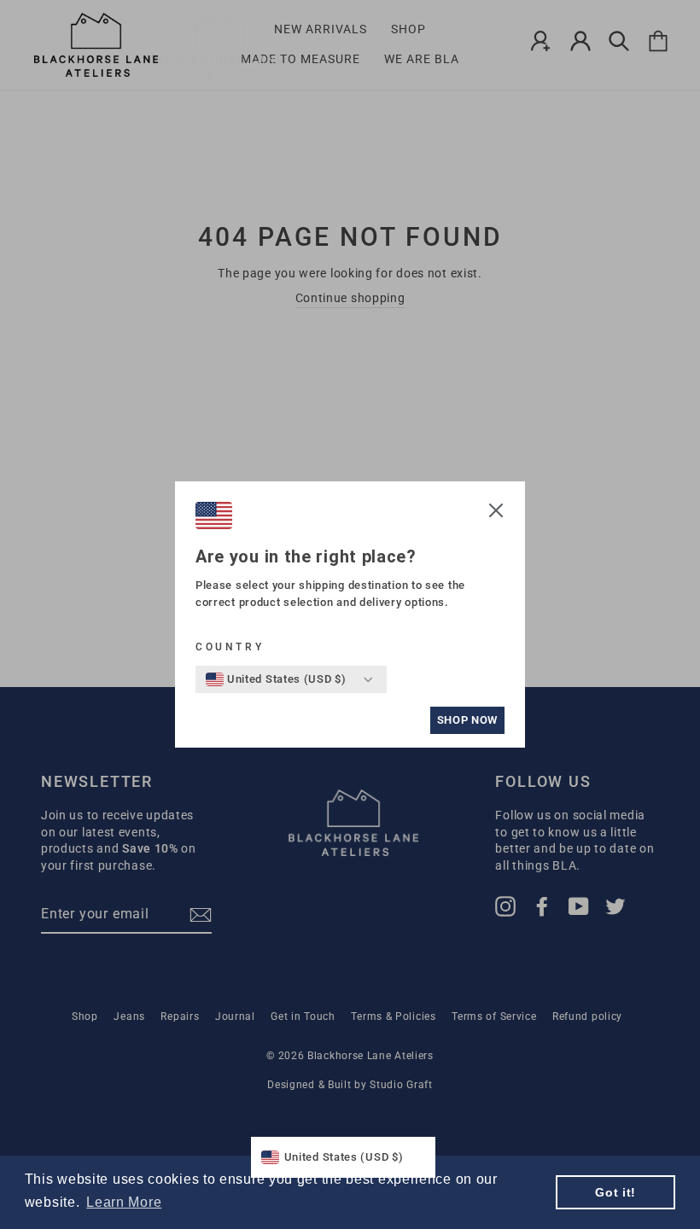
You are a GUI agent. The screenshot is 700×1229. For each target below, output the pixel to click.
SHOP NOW (467, 720)
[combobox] (276, 679)
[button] (496, 513)
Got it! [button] (615, 1192)
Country (229, 647)
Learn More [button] (123, 1202)
